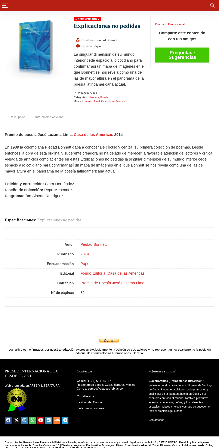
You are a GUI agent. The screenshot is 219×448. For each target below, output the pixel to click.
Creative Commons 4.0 (46, 445)
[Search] (212, 5)
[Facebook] (8, 420)
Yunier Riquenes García (166, 445)
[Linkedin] (48, 420)
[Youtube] (40, 420)
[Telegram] (65, 420)
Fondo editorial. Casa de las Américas (104, 101)
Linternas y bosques (90, 408)
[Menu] (5, 5)
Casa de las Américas (93, 134)
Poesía (104, 97)
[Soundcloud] (56, 420)
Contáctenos (156, 419)
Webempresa (12, 445)
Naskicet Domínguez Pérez (107, 445)
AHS (153, 442)
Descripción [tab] (17, 117)
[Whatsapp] (32, 420)
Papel (85, 264)
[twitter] (16, 420)
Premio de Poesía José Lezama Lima (112, 283)
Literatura (93, 97)
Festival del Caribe (89, 402)
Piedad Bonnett (93, 244)
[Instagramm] (24, 420)
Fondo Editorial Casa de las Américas (112, 273)
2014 (84, 254)
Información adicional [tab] (49, 117)
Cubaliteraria (85, 396)
